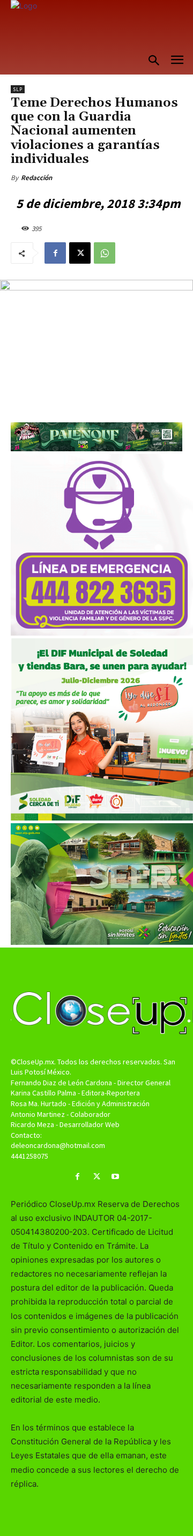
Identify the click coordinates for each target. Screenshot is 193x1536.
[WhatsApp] (104, 253)
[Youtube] (115, 1176)
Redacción (36, 177)
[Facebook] (55, 253)
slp (18, 89)
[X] (80, 253)
